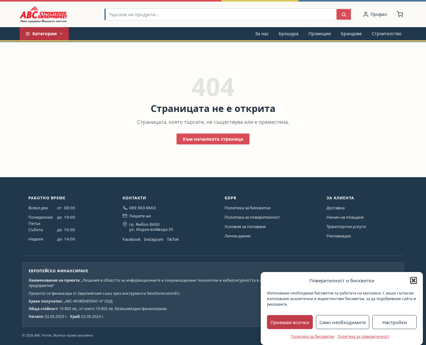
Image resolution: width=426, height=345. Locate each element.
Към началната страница (213, 139)
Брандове (351, 33)
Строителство (386, 33)
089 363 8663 (142, 207)
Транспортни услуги (346, 226)
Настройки (394, 322)
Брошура (288, 33)
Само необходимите (342, 322)
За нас (262, 33)
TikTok (173, 239)
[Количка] (399, 14)
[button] (413, 280)
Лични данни (237, 235)
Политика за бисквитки (312, 336)
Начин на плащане (345, 217)
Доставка (336, 207)
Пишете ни (140, 215)
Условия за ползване (245, 226)
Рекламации (339, 235)
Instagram (153, 239)
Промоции (319, 33)
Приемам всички (289, 322)
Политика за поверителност (363, 336)
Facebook (132, 239)
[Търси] (343, 14)
